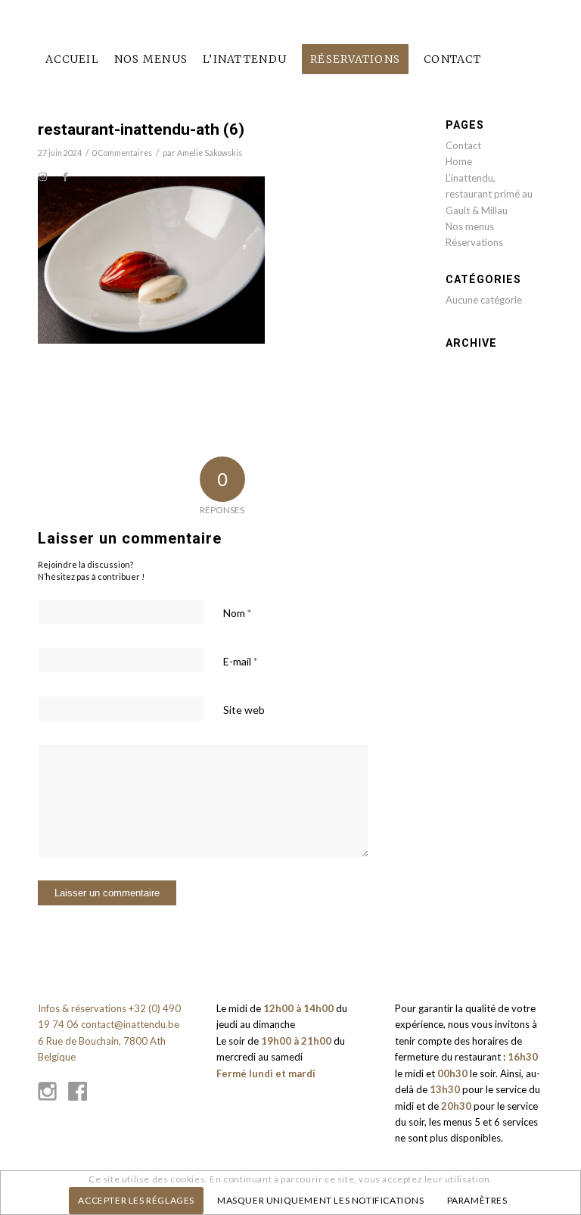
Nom (237, 612)
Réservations (474, 242)
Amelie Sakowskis (209, 152)
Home (459, 161)
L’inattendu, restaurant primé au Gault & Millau (489, 194)
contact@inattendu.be (130, 1024)
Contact (463, 145)
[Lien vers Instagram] (42, 176)
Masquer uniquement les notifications (320, 1200)
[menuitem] (72, 59)
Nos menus (470, 226)
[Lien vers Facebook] (65, 176)
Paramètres (477, 1200)
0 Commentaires (122, 152)
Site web (244, 709)
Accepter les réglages (136, 1200)
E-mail (240, 661)
